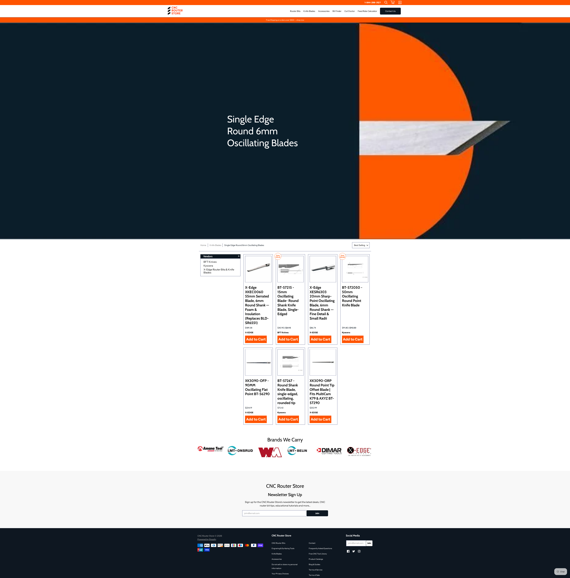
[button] (392, 2)
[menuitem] (386, 2)
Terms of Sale (314, 575)
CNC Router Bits (278, 543)
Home (203, 245)
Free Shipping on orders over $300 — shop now (285, 20)
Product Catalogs (316, 559)
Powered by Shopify (206, 539)
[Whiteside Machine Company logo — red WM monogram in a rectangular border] (270, 452)
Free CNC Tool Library (318, 554)
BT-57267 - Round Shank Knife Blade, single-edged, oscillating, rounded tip (287, 392)
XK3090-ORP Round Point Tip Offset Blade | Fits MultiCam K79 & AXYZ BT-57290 (322, 392)
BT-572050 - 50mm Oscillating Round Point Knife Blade (352, 296)
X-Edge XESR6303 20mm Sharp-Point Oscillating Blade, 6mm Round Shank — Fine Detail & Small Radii (322, 302)
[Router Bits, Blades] (329, 451)
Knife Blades (215, 245)
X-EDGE (249, 332)
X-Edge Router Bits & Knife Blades (219, 271)
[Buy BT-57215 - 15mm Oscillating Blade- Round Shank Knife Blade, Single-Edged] (291, 269)
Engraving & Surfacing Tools (283, 548)
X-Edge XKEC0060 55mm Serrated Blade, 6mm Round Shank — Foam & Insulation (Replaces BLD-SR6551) (257, 305)
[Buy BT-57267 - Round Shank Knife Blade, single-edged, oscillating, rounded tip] (291, 362)
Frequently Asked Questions (320, 548)
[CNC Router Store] (175, 11)
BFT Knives (210, 261)
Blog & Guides (314, 564)
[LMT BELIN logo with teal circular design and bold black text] (299, 451)
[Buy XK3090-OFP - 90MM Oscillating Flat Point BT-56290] (258, 362)
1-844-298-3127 (373, 2)
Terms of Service (315, 570)
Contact (312, 543)
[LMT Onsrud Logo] (240, 451)
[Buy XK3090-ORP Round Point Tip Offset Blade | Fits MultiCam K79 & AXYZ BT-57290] (323, 362)
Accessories (277, 559)
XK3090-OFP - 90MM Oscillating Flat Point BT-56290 (257, 387)
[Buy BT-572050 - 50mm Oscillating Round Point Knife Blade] (355, 269)
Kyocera (208, 265)
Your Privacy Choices (280, 574)
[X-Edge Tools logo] (359, 451)
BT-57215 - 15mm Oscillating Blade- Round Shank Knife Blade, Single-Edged (288, 300)
